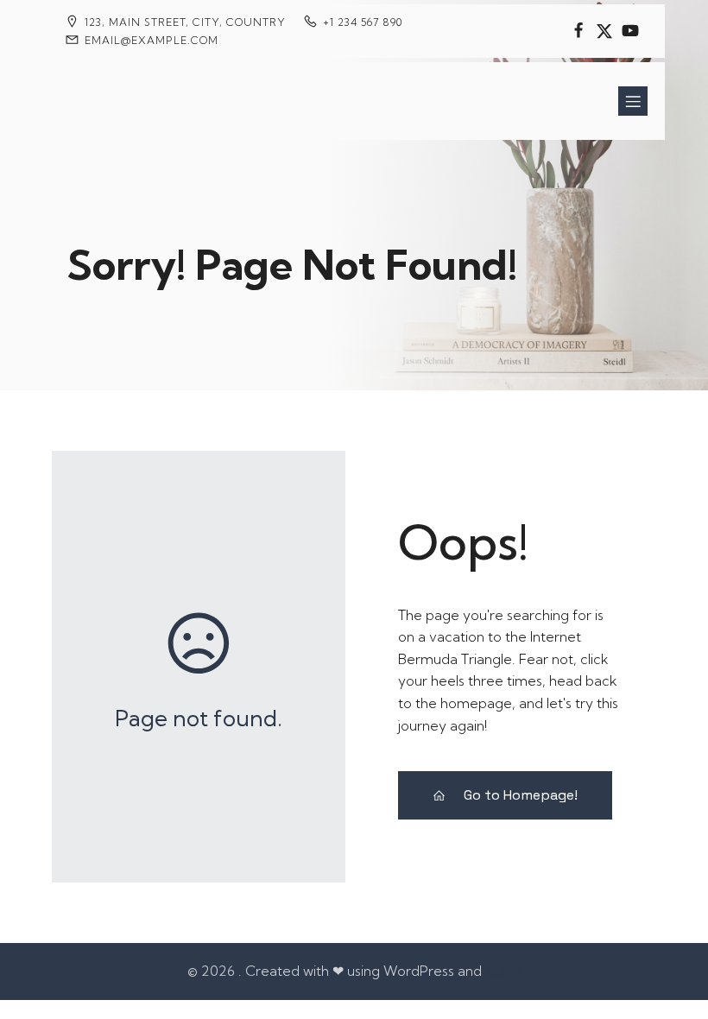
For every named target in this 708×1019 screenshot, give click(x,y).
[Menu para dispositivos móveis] (633, 101)
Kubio (503, 970)
